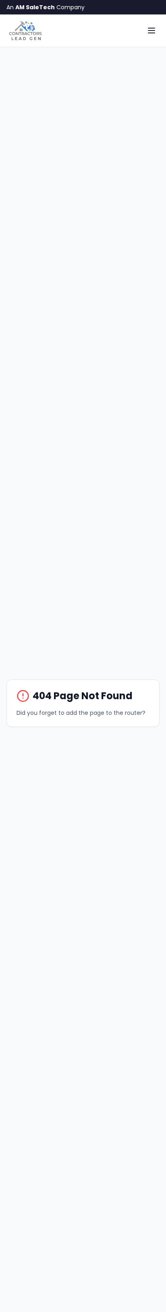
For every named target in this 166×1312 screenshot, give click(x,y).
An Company (45, 7)
